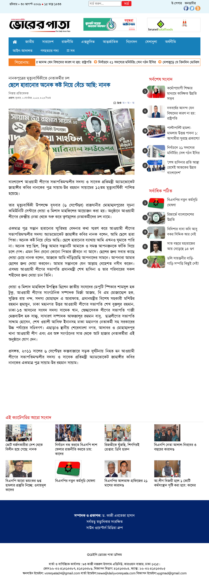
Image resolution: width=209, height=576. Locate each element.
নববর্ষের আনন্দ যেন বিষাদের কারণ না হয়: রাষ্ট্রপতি (48, 62)
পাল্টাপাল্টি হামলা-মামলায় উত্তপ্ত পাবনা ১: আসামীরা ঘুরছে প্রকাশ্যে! (183, 133)
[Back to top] (6, 567)
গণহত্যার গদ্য (50, 50)
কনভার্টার (190, 3)
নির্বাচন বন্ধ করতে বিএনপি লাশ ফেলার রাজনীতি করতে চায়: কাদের (76, 449)
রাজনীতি (67, 41)
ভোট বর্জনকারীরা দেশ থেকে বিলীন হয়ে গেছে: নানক (24, 447)
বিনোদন (131, 41)
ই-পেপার (176, 3)
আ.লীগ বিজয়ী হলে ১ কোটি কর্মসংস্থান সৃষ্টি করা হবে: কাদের (175, 483)
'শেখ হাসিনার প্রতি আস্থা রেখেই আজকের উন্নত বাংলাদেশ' (183, 167)
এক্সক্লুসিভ (88, 41)
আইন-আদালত (22, 50)
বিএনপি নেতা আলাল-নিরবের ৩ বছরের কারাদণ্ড (175, 447)
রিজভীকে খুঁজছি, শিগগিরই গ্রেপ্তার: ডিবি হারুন (121, 447)
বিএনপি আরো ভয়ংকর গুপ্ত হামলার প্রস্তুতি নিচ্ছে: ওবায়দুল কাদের (26, 485)
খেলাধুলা (151, 41)
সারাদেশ (47, 41)
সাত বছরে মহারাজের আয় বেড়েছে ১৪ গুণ (181, 246)
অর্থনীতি (170, 41)
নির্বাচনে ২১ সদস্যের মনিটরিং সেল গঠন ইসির (116, 62)
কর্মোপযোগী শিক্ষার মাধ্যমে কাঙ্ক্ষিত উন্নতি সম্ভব (182, 93)
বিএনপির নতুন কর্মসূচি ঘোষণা (75, 480)
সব (72, 50)
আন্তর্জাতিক (110, 41)
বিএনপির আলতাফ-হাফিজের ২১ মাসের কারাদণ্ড (126, 483)
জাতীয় (29, 41)
